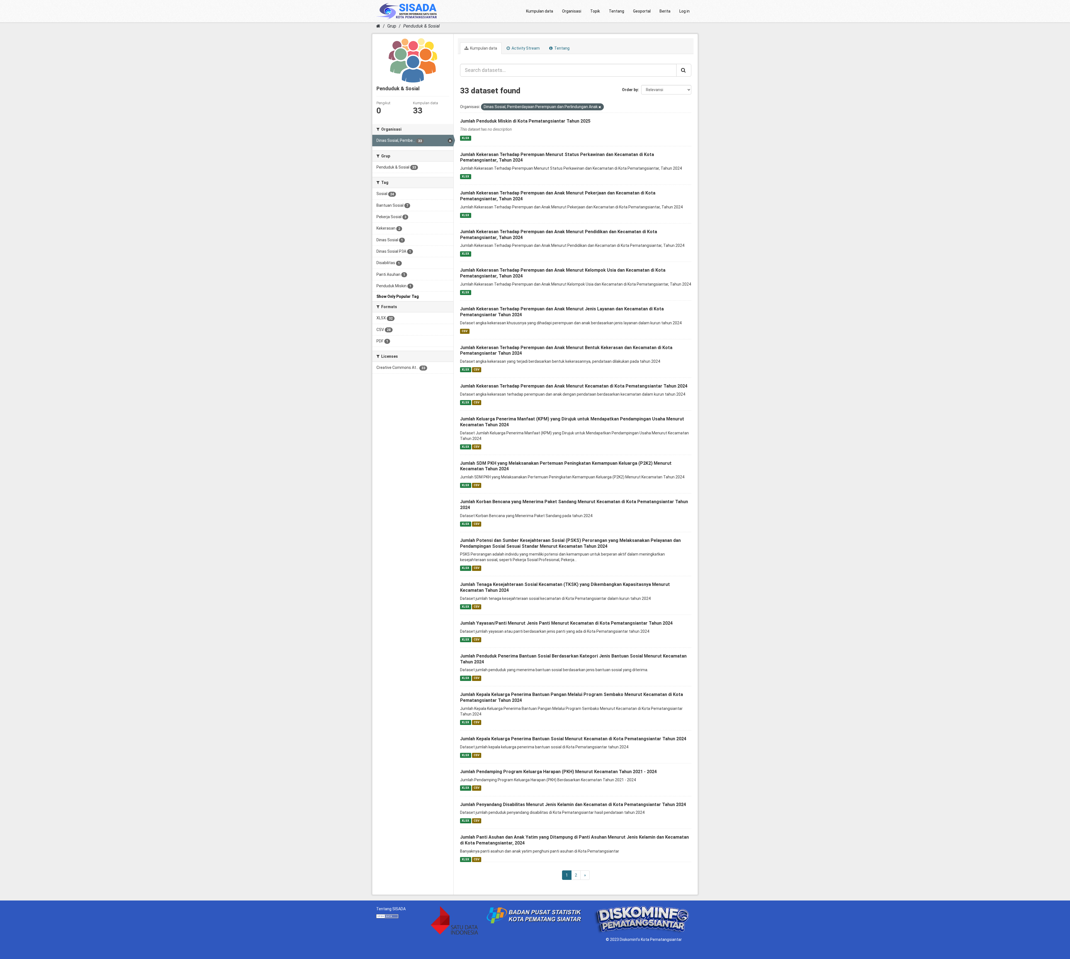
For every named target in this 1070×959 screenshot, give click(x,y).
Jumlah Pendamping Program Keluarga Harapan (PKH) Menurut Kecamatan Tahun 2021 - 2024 (558, 771)
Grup (391, 26)
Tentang (616, 11)
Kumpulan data (539, 11)
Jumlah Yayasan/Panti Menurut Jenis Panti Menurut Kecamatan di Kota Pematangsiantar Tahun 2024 (566, 623)
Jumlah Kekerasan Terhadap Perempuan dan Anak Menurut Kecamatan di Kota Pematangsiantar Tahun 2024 (573, 386)
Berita (665, 11)
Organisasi (571, 11)
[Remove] (600, 107)
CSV (465, 331)
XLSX (465, 138)
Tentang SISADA (391, 909)
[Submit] (683, 70)
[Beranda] (378, 26)
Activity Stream (525, 48)
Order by (630, 89)
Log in (684, 11)
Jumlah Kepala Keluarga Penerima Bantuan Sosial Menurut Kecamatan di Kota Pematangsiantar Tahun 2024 (573, 738)
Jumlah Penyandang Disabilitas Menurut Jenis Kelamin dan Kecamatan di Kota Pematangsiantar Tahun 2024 (573, 804)
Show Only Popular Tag (397, 296)
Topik (595, 11)
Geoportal (642, 11)
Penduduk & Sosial (421, 26)
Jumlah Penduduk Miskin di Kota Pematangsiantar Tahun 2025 (525, 121)
